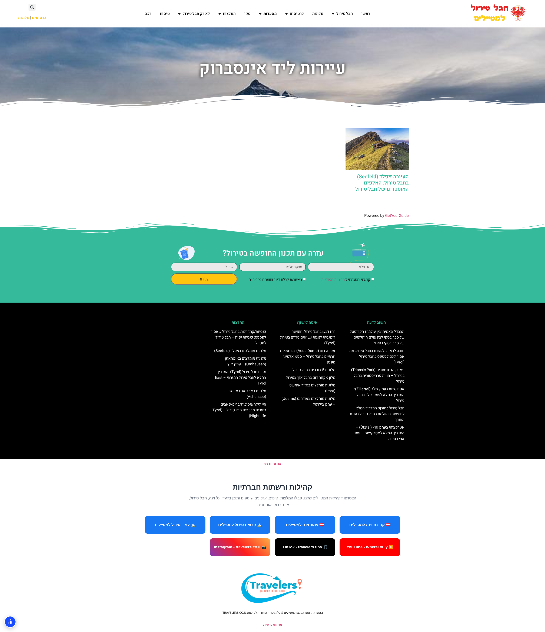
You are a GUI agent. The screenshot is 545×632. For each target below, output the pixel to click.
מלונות (317, 14)
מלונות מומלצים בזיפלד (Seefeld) (240, 351)
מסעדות (270, 14)
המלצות (229, 14)
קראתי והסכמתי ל (345, 279)
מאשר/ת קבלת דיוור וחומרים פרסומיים (275, 279)
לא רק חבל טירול (196, 14)
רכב (148, 14)
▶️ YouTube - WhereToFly (370, 547)
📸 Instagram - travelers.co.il (240, 547)
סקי (247, 14)
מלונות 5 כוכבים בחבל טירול (314, 370)
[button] (32, 7)
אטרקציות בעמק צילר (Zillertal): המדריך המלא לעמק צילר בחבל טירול (379, 394)
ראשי (365, 14)
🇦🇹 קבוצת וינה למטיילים (369, 525)
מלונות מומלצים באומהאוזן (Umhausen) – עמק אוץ (245, 361)
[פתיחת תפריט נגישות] (10, 622)
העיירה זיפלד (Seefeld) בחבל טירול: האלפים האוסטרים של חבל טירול (382, 183)
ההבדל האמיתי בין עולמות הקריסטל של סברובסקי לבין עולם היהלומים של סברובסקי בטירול (377, 337)
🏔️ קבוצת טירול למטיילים (240, 525)
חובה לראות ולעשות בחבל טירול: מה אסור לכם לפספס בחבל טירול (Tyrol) (376, 356)
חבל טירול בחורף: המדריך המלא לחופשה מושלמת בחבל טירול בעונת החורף (377, 414)
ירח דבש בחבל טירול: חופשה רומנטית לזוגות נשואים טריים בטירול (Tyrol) (307, 337)
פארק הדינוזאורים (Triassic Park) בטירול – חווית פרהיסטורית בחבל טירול (377, 375)
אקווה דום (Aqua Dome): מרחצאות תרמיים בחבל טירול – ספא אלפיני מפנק (307, 356)
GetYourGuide (397, 216)
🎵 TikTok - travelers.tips (305, 547)
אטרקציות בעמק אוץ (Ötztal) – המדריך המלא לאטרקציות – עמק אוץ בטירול (378, 433)
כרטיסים (297, 14)
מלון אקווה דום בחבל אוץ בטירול (310, 377)
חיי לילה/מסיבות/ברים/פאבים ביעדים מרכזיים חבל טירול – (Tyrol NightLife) (239, 410)
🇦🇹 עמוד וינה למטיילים (305, 525)
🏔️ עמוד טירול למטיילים (175, 525)
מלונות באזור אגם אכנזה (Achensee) (247, 394)
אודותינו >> (272, 464)
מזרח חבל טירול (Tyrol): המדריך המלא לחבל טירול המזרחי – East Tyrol (240, 377)
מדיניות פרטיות (272, 624)
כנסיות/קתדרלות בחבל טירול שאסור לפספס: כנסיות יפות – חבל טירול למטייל (238, 337)
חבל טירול (344, 14)
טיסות (165, 14)
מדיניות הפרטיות (333, 279)
